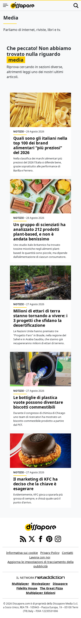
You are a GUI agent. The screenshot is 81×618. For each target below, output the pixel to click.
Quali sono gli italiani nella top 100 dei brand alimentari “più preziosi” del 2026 (40, 145)
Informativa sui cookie (22, 553)
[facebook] (40, 538)
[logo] (22, 5)
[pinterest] (49, 538)
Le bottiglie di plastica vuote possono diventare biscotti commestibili (38, 402)
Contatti (67, 553)
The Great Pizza (51, 588)
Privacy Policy (49, 553)
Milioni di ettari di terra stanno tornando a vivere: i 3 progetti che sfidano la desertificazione (40, 318)
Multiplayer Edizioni (40, 593)
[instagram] (58, 538)
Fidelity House (26, 588)
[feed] (23, 538)
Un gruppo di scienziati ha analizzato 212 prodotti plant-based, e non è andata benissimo (39, 232)
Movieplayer (41, 584)
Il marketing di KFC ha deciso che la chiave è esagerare (35, 483)
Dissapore (60, 584)
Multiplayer (20, 584)
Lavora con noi (39, 557)
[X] (32, 538)
